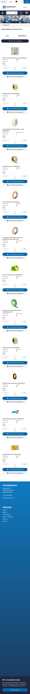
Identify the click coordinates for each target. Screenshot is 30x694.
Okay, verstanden (15, 690)
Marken (5, 512)
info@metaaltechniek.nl (9, 498)
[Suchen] (16, 12)
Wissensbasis (6, 514)
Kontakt (5, 521)
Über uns (5, 519)
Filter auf (16, 41)
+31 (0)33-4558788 (7, 495)
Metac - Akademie (8, 517)
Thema (5, 510)
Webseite (4, 1)
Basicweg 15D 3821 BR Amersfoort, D (8, 490)
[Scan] (21, 13)
